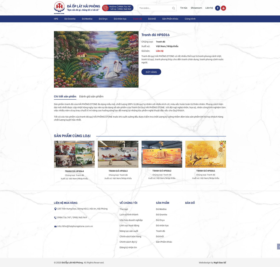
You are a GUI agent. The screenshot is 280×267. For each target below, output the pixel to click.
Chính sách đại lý (128, 241)
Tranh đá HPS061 (205, 170)
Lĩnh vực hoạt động (129, 225)
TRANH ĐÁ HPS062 (161, 170)
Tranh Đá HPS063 (118, 170)
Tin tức (183, 7)
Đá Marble (87, 18)
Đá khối (152, 18)
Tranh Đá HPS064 (74, 171)
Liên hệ (209, 7)
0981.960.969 (124, 8)
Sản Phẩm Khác (170, 18)
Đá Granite (70, 18)
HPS (56, 18)
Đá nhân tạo (120, 18)
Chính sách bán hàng (130, 236)
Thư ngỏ (124, 209)
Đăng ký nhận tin (128, 247)
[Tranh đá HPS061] (205, 153)
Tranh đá (137, 18)
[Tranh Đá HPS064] (74, 153)
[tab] (65, 96)
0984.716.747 (124, 6)
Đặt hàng (151, 71)
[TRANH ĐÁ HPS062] (162, 153)
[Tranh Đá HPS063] (118, 153)
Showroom (196, 7)
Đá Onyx (103, 18)
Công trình (190, 18)
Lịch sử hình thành (129, 214)
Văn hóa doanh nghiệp (131, 219)
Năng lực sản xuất (129, 230)
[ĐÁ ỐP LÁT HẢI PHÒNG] (59, 7)
